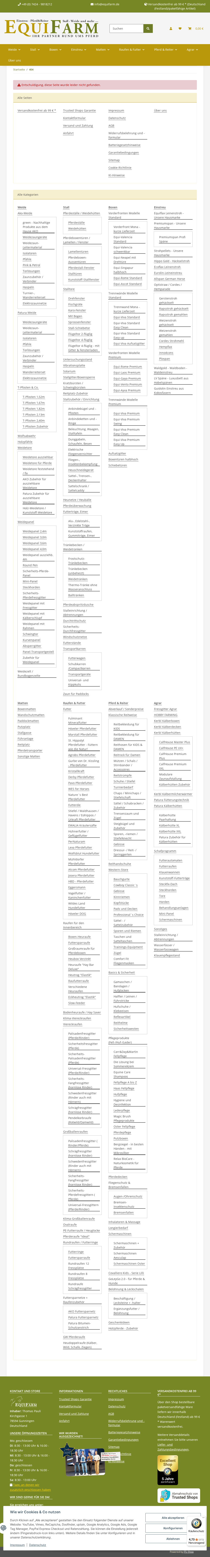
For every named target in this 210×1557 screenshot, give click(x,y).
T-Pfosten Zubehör (35, 426)
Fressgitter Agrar (165, 709)
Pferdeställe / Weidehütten (81, 213)
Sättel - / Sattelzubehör (123, 923)
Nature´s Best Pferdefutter (78, 797)
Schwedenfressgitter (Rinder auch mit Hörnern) (82, 1097)
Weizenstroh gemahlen (167, 333)
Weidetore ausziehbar (38, 457)
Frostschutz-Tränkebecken (78, 561)
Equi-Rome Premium (128, 367)
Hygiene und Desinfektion (122, 1102)
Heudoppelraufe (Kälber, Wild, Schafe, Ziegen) (80, 1345)
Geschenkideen (119, 1322)
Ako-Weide (25, 213)
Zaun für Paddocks (76, 694)
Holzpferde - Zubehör (123, 1328)
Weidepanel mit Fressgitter (34, 605)
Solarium (69, 371)
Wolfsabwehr (27, 436)
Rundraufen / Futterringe (80, 1242)
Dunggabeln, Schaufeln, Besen (80, 441)
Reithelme (121, 1023)
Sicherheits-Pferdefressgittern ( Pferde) (81, 1194)
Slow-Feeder (76, 1003)
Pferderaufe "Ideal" (76, 1236)
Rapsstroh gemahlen (173, 314)
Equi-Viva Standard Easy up (127, 335)
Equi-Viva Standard (127, 317)
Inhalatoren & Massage (124, 1222)
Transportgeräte (79, 674)
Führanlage (25, 739)
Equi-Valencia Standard (123, 239)
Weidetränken (78, 579)
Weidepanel (26, 522)
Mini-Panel (30, 581)
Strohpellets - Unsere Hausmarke (168, 253)
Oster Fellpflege (124, 1126)
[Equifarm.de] (51, 28)
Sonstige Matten (29, 756)
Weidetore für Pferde (37, 463)
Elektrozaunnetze (35, 303)
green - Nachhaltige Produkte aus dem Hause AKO (36, 227)
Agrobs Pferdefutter (82, 755)
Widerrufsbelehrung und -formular (126, 135)
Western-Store (118, 870)
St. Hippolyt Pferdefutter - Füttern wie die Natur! (83, 744)
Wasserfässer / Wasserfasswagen (166, 947)
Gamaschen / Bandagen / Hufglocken (123, 986)
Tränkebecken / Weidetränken (73, 547)
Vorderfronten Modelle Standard (124, 215)
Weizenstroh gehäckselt (167, 322)
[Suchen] (148, 28)
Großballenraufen (75, 1132)
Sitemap (114, 160)
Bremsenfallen (124, 1212)
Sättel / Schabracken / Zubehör (129, 805)
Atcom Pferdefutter (81, 869)
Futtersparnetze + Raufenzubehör (75, 1300)
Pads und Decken (125, 909)
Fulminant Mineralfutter (77, 720)
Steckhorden (31, 587)
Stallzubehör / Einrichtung (81, 399)
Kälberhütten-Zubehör (174, 784)
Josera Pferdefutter (81, 875)
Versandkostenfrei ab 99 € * (37, 110)
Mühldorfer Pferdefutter (76, 861)
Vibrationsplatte (74, 365)
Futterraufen (168, 866)
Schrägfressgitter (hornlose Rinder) (80, 1110)
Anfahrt (68, 133)
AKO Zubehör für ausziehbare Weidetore (34, 483)
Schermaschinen (119, 1234)
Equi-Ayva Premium (127, 390)
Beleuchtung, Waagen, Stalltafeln (83, 431)
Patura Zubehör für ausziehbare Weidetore (36, 498)
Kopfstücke (121, 903)
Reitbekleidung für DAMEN (126, 737)
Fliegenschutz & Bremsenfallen (119, 1185)
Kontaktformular (74, 118)
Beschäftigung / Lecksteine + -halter (127, 1301)
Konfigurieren (173, 1528)
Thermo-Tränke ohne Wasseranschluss (82, 587)
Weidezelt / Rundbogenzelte (29, 673)
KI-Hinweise (116, 175)
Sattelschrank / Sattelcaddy (78, 488)
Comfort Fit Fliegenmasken (124, 961)
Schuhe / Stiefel (124, 781)
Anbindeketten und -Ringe (82, 421)
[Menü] (203, 1518)
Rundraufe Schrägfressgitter (80, 1286)
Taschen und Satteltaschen (123, 939)
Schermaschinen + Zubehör (126, 1245)
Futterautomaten (170, 860)
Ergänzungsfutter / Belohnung (126, 1311)
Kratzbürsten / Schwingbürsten (74, 385)
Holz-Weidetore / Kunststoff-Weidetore (37, 510)
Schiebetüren (117, 465)
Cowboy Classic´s (126, 885)
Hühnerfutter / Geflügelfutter (78, 833)
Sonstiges (160, 929)
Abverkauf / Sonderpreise (126, 709)
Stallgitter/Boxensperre (79, 377)
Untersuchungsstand (77, 359)
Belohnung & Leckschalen (126, 1289)
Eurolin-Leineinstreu (168, 273)
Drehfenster (76, 298)
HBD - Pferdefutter (81, 881)
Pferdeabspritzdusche (78, 604)
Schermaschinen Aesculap (125, 1255)
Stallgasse (24, 733)
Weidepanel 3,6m (35, 543)
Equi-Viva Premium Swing (127, 421)
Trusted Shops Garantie (79, 110)
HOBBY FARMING (165, 715)
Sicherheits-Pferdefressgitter (34, 595)
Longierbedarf (118, 1228)
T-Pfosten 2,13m (34, 415)
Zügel (117, 953)
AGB (111, 125)
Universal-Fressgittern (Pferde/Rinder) (83, 1207)
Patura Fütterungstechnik (171, 800)
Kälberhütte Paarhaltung (167, 817)
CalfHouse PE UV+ (171, 748)
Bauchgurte (122, 879)
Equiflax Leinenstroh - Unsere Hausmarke (169, 215)
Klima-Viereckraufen (77, 1018)
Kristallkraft (76, 771)
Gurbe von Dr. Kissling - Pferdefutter (83, 763)
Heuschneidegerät (81, 470)
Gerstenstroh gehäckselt (168, 300)
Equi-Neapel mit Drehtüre (125, 260)
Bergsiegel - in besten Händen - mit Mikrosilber (129, 1148)
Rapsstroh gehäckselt (173, 309)
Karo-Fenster (77, 310)
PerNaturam (76, 841)
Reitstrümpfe (123, 775)
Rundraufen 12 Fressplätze (78, 1266)
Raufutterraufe (78, 981)
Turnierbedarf (123, 787)
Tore (162, 896)
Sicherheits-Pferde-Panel (36, 573)
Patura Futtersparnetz (83, 1317)
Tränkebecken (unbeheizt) (78, 571)
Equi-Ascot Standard (128, 284)
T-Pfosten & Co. (28, 387)
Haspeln (28, 287)
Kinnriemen (122, 897)
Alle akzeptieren (173, 1517)
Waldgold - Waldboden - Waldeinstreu (170, 370)
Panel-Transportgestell (38, 652)
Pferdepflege (122, 1132)
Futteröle (74, 805)
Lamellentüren (78, 252)
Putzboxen (121, 1138)
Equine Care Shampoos (122, 1074)
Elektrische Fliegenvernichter (80, 452)
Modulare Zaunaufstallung (170, 776)
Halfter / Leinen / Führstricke (125, 998)
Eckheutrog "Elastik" (82, 997)
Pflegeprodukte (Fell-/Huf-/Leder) (120, 1040)
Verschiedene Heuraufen (77, 989)
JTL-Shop (189, 1552)
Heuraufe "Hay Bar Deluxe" (81, 967)
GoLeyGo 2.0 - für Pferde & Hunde (126, 1281)
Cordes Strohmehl (171, 341)
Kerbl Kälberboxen (167, 721)
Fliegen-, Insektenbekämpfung (82, 462)
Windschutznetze (75, 637)
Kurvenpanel (31, 640)
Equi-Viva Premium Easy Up (127, 442)
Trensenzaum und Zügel (126, 816)
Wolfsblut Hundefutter (83, 853)
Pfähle (27, 259)
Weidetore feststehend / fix (38, 471)
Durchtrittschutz (74, 621)
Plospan (164, 359)
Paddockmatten (28, 721)
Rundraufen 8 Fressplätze (77, 1276)
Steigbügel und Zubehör (124, 826)
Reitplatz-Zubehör (75, 393)
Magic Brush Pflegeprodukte (124, 1118)
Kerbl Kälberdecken (167, 727)
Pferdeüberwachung (77, 506)
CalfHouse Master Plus (174, 742)
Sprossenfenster (79, 322)
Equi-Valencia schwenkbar (123, 249)
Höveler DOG (77, 914)
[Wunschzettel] (180, 28)
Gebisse (119, 844)
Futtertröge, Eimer (75, 512)
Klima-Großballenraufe (79, 1219)
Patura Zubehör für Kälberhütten (172, 839)
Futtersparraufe (79, 943)
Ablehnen (173, 1538)
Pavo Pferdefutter (80, 783)
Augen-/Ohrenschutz (128, 1196)
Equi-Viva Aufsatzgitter (129, 343)
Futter (67, 709)
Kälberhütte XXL (170, 831)
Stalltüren (75, 274)
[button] (170, 28)
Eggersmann (77, 887)
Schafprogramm (165, 851)
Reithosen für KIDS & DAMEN (128, 747)
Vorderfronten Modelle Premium (124, 355)
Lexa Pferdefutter (80, 847)
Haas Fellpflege (124, 1088)
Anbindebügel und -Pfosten (82, 411)
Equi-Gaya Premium (127, 378)
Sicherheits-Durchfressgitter (74, 629)
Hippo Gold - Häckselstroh (172, 261)
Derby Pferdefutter (81, 777)
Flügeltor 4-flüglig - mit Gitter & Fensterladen (83, 348)
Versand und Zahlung (78, 125)
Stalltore (69, 289)
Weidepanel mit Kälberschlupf (34, 616)
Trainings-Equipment (128, 947)
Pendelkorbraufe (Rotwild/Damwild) (80, 1120)
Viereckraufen (72, 1024)
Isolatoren (30, 253)
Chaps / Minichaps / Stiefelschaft (127, 795)
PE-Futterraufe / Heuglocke (81, 1230)
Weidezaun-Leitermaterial (32, 245)
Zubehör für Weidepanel (31, 660)
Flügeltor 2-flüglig (80, 334)
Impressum (116, 110)
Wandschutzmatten (31, 715)
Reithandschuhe (119, 864)
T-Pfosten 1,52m (34, 397)
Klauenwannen (169, 872)
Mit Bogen (75, 316)
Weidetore (25, 448)
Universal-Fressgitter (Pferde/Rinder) (82, 1071)
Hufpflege (120, 1094)
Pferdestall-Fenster (81, 268)
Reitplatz (24, 744)
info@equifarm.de (106, 4)
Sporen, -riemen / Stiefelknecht (126, 836)
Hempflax (165, 347)
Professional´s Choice (129, 915)
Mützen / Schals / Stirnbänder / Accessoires (125, 765)
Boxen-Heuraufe (79, 937)
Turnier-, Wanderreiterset (34, 295)
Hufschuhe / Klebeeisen (122, 1009)
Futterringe (76, 1252)
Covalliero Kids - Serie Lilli (126, 1273)
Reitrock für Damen (127, 755)
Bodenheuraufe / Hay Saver (82, 1012)
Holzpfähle (25, 442)
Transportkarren (74, 649)
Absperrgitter (32, 646)
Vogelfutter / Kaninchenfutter (79, 895)
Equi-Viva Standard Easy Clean (127, 325)
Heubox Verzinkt (79, 959)
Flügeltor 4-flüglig (80, 340)
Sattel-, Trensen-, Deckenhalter (79, 478)
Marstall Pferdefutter (82, 734)
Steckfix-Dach (168, 884)
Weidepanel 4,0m (35, 549)
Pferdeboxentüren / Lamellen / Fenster (76, 240)
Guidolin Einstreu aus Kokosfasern (169, 390)
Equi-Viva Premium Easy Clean (127, 432)
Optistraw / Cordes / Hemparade (168, 287)
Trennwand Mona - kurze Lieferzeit (127, 309)
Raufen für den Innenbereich (73, 925)
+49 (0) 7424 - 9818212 (36, 4)
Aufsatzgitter (117, 453)
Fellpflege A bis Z (125, 1082)
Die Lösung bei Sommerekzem (124, 1064)
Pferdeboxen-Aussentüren (77, 260)
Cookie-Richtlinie (119, 168)
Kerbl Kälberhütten (167, 733)
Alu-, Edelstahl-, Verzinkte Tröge (79, 523)
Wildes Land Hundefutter (76, 905)
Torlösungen (31, 271)
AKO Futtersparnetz (81, 1311)
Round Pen (30, 565)
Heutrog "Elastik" (79, 975)
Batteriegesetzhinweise (124, 145)
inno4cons (166, 353)
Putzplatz (24, 727)
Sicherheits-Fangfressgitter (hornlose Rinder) (80, 1083)
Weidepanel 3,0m (35, 537)
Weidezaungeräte (35, 237)
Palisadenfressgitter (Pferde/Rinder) (82, 1036)
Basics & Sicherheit (121, 972)
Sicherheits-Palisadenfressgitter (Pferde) (82, 1058)
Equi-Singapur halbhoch (123, 270)
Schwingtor (30, 634)
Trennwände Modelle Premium (123, 402)
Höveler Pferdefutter (82, 728)
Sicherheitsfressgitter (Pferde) (83, 1046)
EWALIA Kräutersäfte (82, 825)
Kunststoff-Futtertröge (174, 878)
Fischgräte (75, 304)
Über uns (14, 60)
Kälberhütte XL (169, 825)
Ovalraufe (70, 1224)
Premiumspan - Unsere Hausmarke (170, 225)
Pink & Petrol (31, 265)
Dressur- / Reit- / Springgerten (125, 852)
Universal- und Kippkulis (78, 682)
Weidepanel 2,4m (35, 531)
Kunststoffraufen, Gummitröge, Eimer (81, 533)
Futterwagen (77, 658)
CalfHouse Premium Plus (172, 756)
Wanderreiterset (34, 372)
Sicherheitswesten (126, 1029)
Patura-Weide (27, 313)
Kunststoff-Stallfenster (83, 279)
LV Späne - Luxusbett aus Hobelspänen (171, 380)
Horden (164, 902)
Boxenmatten (27, 709)
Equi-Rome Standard (128, 278)
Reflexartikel (122, 1017)
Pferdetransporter (30, 750)
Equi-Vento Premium (128, 384)
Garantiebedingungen (123, 152)
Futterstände (72, 643)
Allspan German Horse (169, 279)
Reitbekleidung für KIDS (126, 726)
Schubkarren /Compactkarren (79, 666)
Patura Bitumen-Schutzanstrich (79, 1325)
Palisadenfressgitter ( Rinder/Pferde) (82, 1143)
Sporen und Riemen (127, 931)
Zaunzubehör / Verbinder (33, 279)
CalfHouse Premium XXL (172, 766)
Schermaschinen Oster (129, 1263)
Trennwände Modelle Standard (123, 295)
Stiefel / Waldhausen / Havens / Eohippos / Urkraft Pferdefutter (83, 815)
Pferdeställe (76, 223)
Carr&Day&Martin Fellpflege (126, 1054)
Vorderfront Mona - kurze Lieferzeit (127, 229)
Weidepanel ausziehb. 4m (38, 557)
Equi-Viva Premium (127, 413)
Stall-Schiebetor (79, 328)
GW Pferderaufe (74, 1337)
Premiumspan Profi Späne (172, 239)
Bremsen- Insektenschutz (124, 1204)
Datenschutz (117, 118)
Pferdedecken (117, 1177)
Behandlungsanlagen (173, 908)
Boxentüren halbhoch (123, 459)
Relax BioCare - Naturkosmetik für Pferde (126, 1163)
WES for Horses (78, 789)
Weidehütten (77, 228)
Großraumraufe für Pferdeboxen (81, 951)
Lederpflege (122, 1110)
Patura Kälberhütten (168, 806)
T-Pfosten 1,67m (34, 403)
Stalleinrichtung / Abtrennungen (75, 613)
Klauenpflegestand (167, 955)
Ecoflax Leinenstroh (167, 267)
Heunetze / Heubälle (77, 500)
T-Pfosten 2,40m (34, 420)
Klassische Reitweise (122, 715)
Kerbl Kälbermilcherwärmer (173, 794)
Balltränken (76, 595)
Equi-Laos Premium (127, 372)
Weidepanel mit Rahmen (34, 626)
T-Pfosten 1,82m (34, 409)
